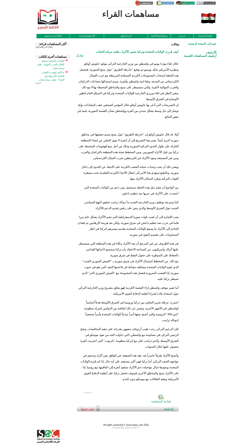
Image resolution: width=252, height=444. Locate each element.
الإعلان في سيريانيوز (53, 36)
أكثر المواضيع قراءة (87, 36)
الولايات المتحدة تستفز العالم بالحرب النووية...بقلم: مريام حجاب (50, 64)
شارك (79, 55)
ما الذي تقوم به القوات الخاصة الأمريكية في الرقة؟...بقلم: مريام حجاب (51, 76)
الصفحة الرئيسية (205, 36)
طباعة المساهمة (161, 401)
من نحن (182, 36)
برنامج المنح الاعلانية (159, 36)
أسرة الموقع (126, 36)
